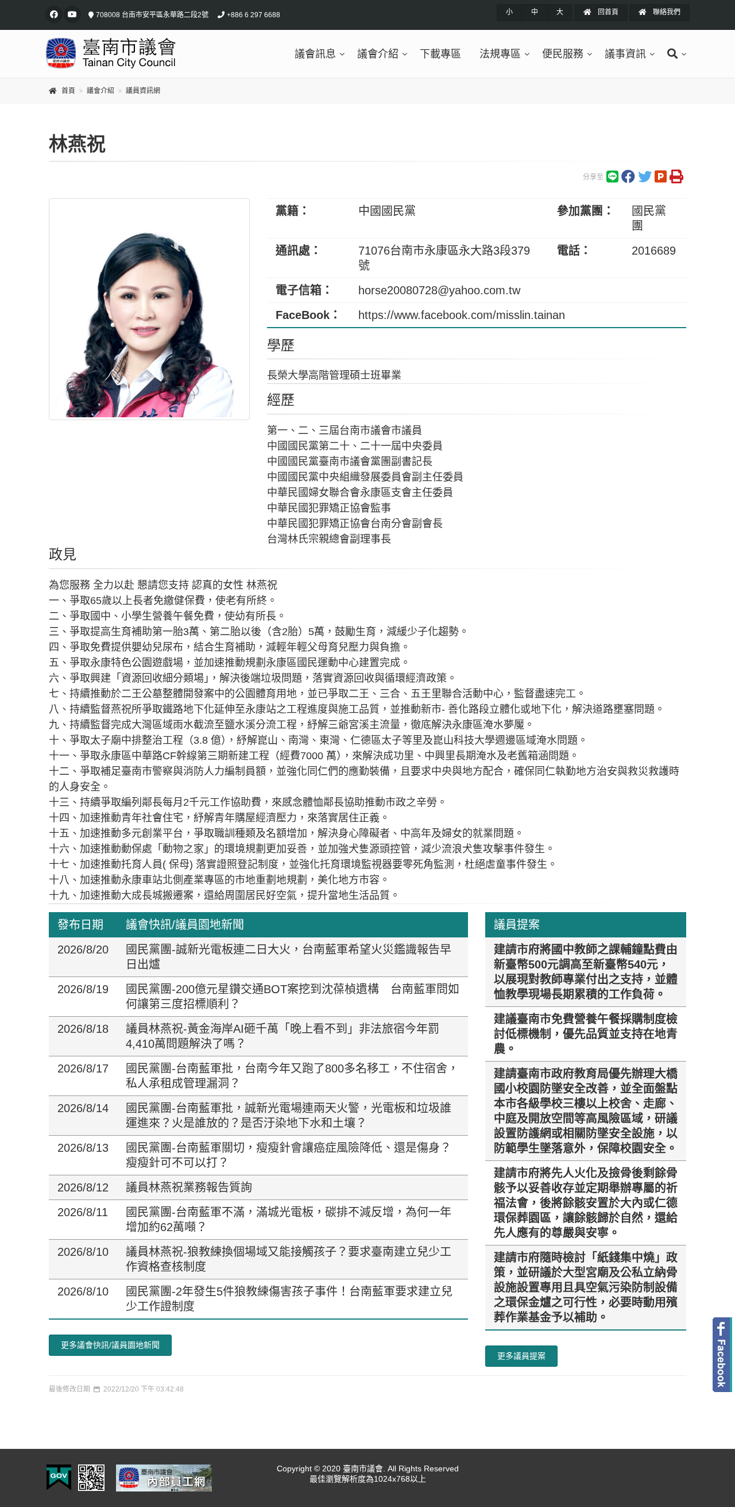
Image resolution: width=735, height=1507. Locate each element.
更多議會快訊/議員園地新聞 (110, 1345)
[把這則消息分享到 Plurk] (661, 179)
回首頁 (607, 12)
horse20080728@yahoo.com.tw (439, 290)
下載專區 (440, 54)
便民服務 (562, 54)
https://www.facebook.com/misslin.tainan (461, 315)
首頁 (68, 91)
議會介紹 (378, 54)
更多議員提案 (521, 1355)
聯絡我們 (665, 12)
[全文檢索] (674, 54)
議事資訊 (625, 54)
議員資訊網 (143, 91)
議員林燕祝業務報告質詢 (189, 1187)
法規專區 (500, 54)
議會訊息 (315, 54)
